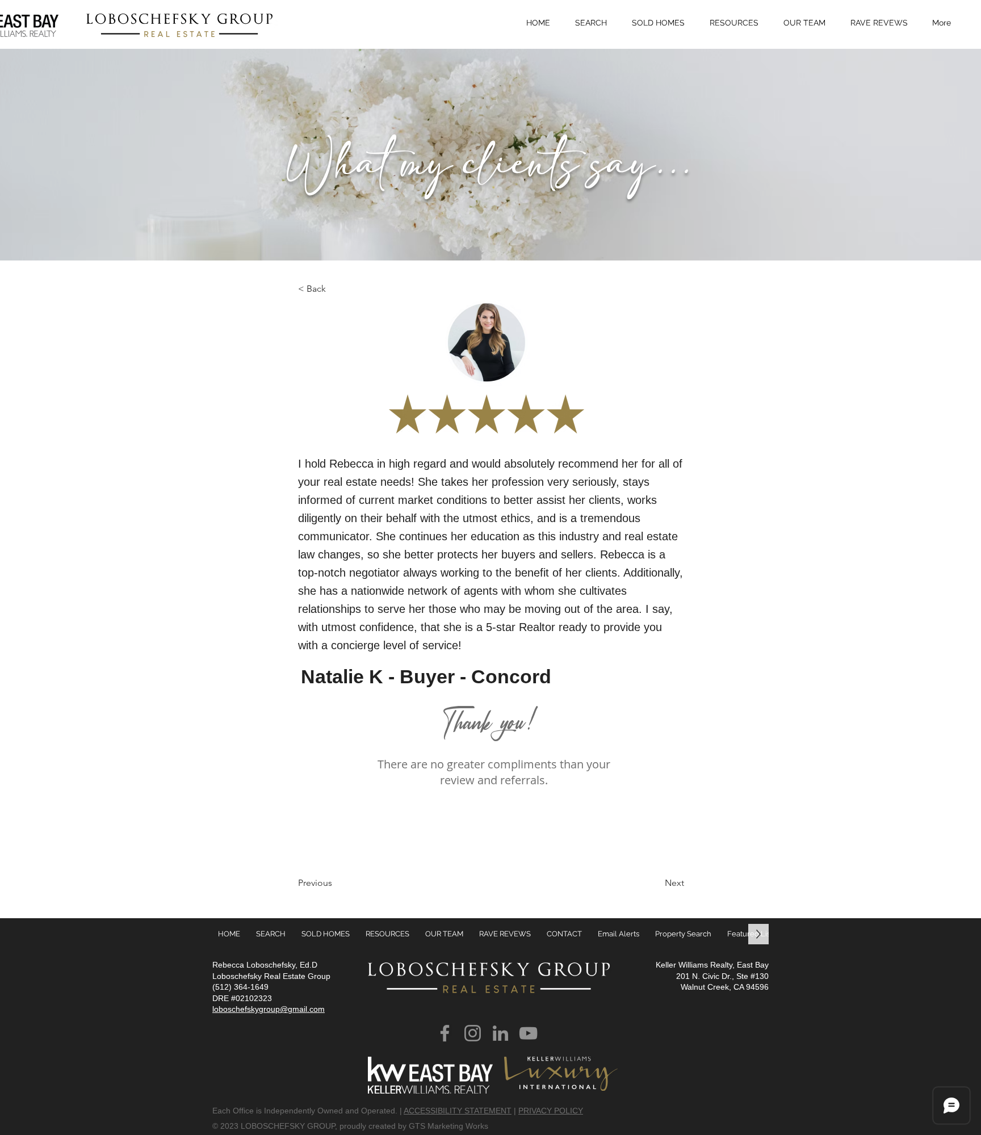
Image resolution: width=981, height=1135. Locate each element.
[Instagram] (473, 1033)
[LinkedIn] (500, 1033)
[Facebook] (445, 1033)
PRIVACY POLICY (550, 1110)
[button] (738, 22)
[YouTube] (528, 1033)
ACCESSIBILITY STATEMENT (458, 1110)
